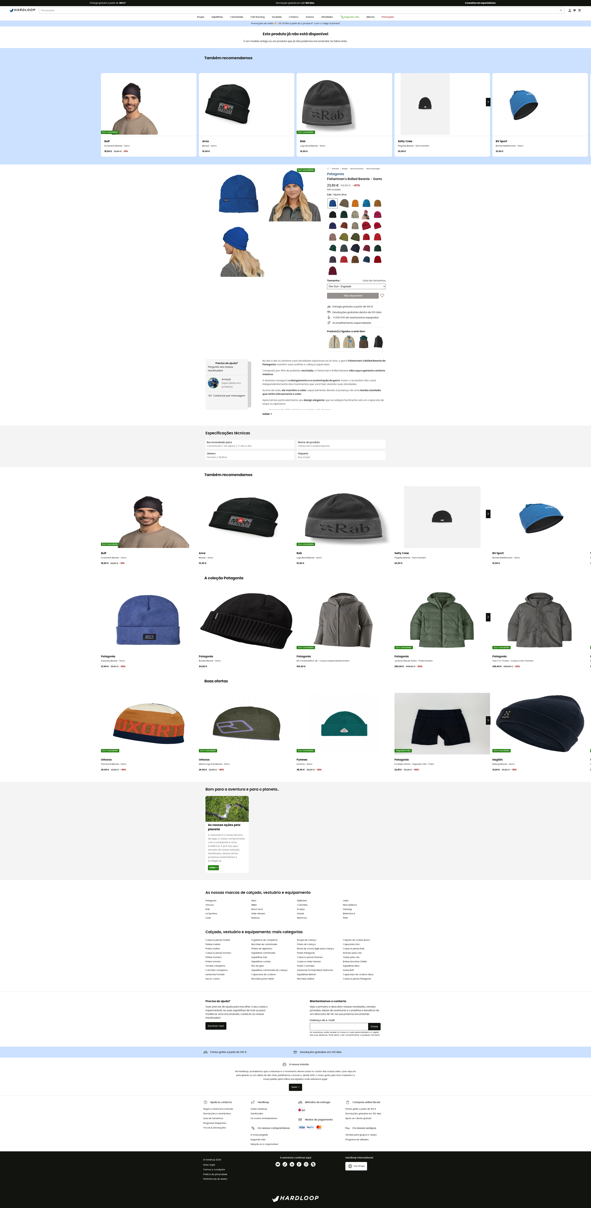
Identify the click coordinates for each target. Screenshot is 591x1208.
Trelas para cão (351, 957)
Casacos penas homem (218, 953)
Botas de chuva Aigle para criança (315, 949)
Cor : (337, 194)
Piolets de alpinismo (261, 949)
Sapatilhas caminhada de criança (269, 970)
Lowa (208, 918)
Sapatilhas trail (259, 957)
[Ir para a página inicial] (329, 169)
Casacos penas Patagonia (357, 979)
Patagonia (335, 174)
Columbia (302, 905)
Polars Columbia (305, 966)
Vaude (300, 914)
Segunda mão (351, 17)
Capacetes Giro (351, 944)
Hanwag (347, 909)
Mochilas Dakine (305, 979)
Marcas (370, 17)
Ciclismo (293, 17)
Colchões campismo (216, 970)
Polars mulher (212, 949)
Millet (254, 905)
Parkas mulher (213, 944)
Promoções (388, 17)
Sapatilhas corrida (260, 962)
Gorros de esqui (373, 169)
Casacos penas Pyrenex (310, 957)
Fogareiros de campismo (264, 940)
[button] (238, 194)
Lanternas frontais (215, 975)
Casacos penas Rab (353, 949)
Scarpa (301, 909)
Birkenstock (349, 914)
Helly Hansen (258, 914)
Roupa (200, 17)
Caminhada (236, 17)
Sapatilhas (217, 17)
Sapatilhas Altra (351, 966)
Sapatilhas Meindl (306, 975)
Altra (253, 901)
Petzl (345, 918)
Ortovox (209, 905)
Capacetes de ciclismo (263, 975)
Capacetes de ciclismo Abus (358, 975)
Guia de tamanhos (374, 280)
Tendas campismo (215, 966)
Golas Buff (348, 970)
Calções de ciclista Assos (356, 940)
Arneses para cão (352, 953)
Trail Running (257, 17)
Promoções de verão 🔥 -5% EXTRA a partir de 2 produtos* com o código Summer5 (295, 23)
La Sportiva (211, 914)
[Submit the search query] (561, 11)
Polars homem (213, 962)
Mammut (302, 918)
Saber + (267, 414)
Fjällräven (302, 901)
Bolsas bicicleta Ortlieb (355, 962)
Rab (207, 909)
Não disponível (353, 295)
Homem (335, 169)
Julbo (346, 901)
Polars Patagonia (306, 953)
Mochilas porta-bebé (262, 979)
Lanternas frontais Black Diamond (315, 970)
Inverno (310, 17)
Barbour (255, 918)
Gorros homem (357, 169)
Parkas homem (213, 957)
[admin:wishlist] (382, 296)
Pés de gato (257, 966)
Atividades (327, 17)
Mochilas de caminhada (264, 944)
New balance (350, 905)
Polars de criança (306, 944)
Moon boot (257, 909)
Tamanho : (334, 280)
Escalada (276, 17)
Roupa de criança (306, 940)
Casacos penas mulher (217, 940)
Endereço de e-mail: (322, 1020)
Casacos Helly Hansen (309, 962)
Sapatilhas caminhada (263, 953)
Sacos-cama (212, 979)
